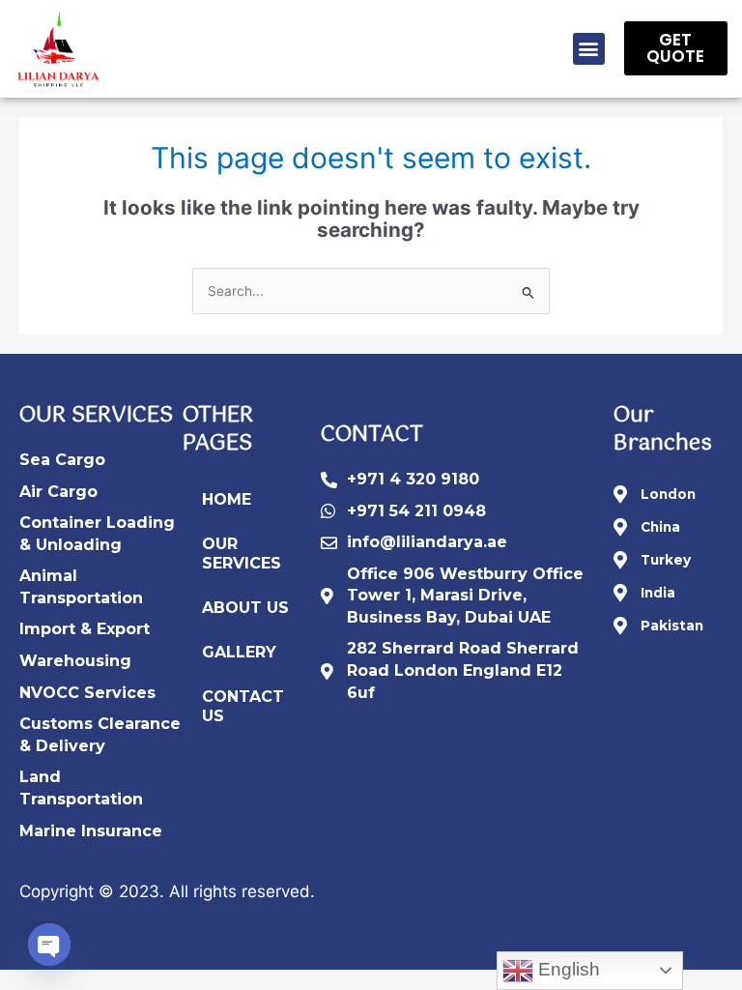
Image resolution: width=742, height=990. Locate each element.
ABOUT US (245, 607)
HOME (226, 499)
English (566, 969)
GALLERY (239, 652)
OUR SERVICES (241, 553)
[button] (589, 49)
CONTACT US (243, 706)
